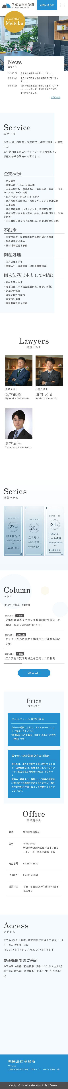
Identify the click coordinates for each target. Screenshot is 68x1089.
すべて (8, 604)
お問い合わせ (47, 5)
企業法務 (25, 604)
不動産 (16, 604)
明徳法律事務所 (22, 1061)
